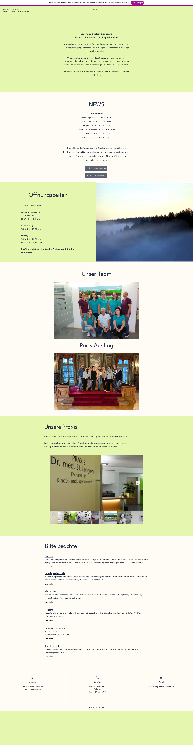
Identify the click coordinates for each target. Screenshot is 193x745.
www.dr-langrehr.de (96, 707)
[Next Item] (138, 483)
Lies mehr (49, 567)
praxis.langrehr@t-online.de (161, 687)
